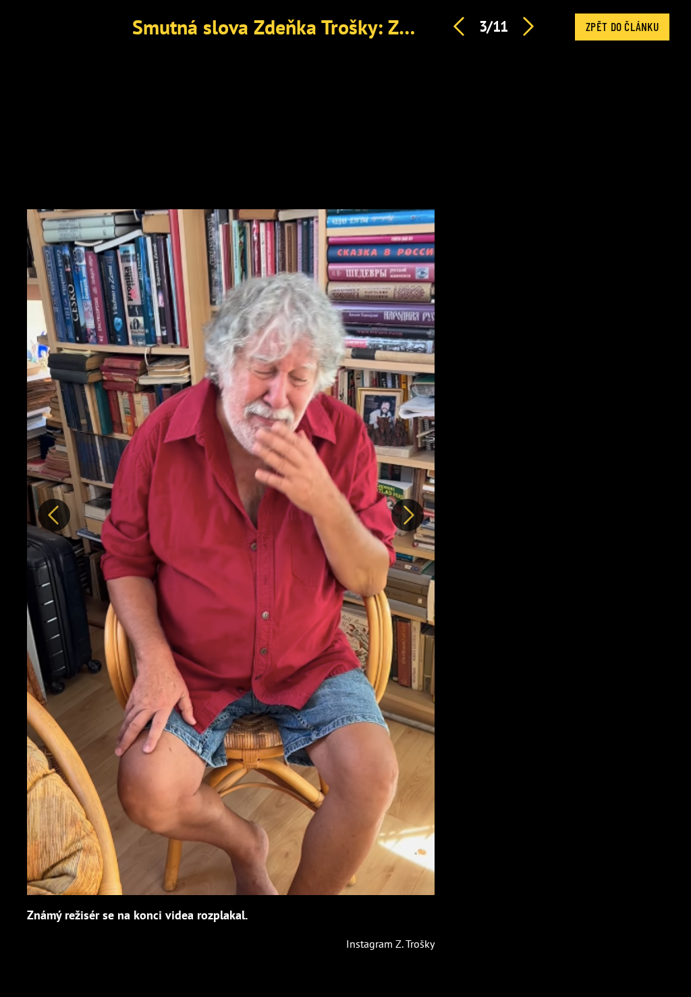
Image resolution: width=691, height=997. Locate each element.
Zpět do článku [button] (622, 26)
